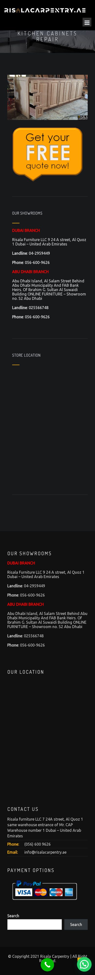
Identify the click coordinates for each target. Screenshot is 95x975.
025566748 (38, 307)
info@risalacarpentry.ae (45, 852)
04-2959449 (39, 253)
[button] (84, 964)
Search (13, 916)
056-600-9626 (37, 262)
